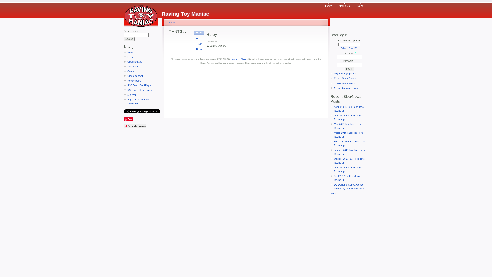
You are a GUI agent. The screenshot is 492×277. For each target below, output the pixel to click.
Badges (200, 49)
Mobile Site (345, 6)
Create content (135, 76)
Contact (131, 71)
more (333, 193)
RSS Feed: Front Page (139, 85)
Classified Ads (134, 61)
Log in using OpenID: (349, 40)
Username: (349, 53)
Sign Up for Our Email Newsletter (138, 101)
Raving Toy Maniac (239, 59)
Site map (132, 95)
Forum (328, 6)
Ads (198, 38)
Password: (349, 61)
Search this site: (132, 31)
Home (172, 22)
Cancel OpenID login (345, 78)
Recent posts (134, 80)
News (360, 6)
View (198, 33)
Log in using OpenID (345, 73)
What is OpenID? (349, 48)
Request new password (346, 88)
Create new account (344, 83)
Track (199, 44)
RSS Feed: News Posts (139, 90)
